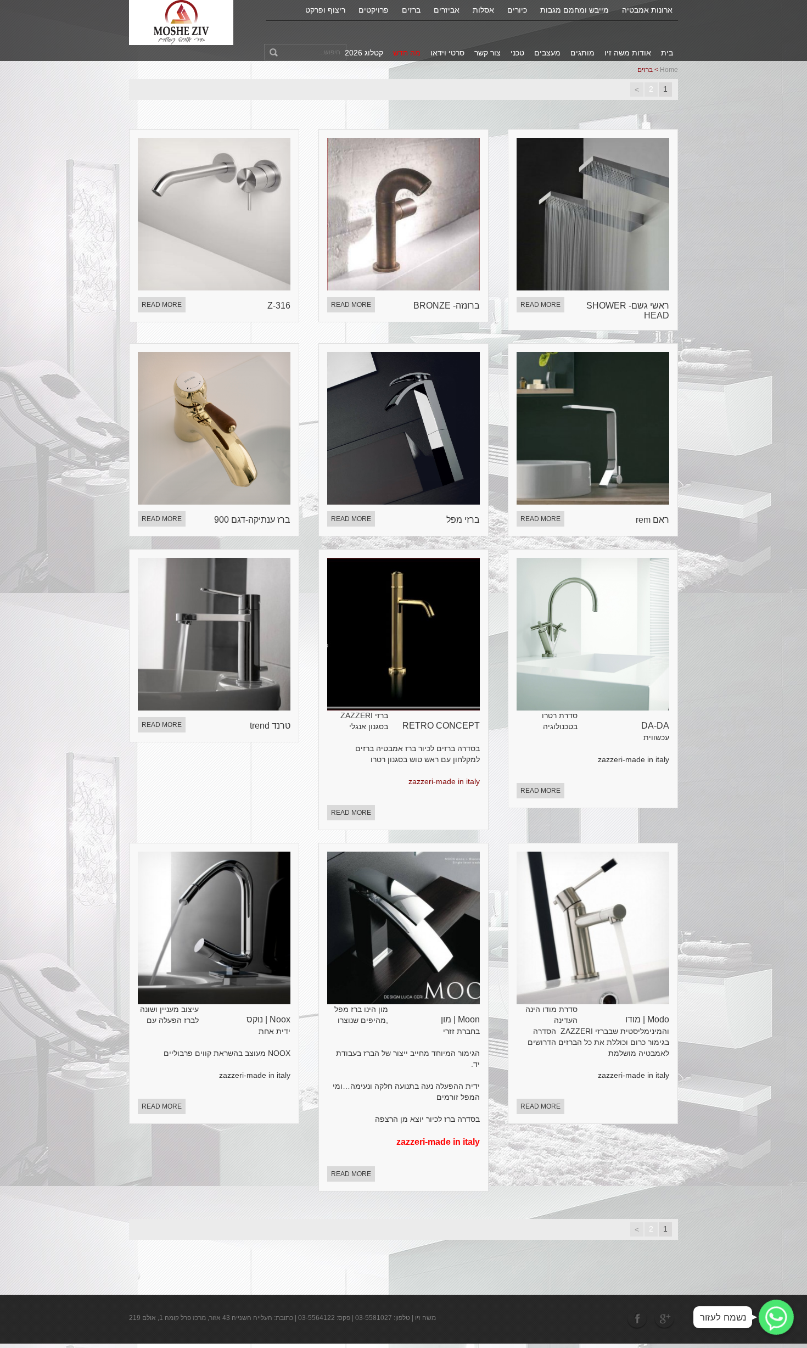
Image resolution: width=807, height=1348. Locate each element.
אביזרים (446, 9)
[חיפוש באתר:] (305, 52)
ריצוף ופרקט (325, 9)
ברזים (411, 9)
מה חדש (407, 52)
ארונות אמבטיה (647, 9)
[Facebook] (638, 1318)
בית (667, 52)
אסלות (483, 9)
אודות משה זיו (627, 52)
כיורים (517, 9)
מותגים (582, 52)
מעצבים (547, 52)
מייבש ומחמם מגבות (574, 9)
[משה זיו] (181, 22)
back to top (784, 1297)
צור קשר (487, 52)
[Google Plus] (664, 1318)
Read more (162, 305)
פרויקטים (373, 9)
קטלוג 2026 (364, 52)
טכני (517, 52)
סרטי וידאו (447, 52)
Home (669, 70)
